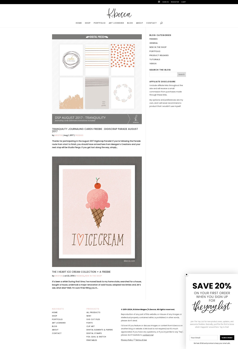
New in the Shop (93, 276)
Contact (151, 23)
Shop (88, 23)
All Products (93, 312)
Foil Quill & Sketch (96, 336)
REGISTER (175, 2)
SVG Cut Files (93, 319)
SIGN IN (166, 2)
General (153, 43)
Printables (92, 340)
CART (183, 2)
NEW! (89, 316)
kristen (59, 135)
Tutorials (154, 59)
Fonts (90, 323)
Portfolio (100, 23)
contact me (148, 335)
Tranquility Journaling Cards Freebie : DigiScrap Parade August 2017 (95, 130)
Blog (130, 23)
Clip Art (91, 326)
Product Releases (159, 55)
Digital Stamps (94, 333)
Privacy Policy (127, 340)
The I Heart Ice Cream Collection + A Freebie (81, 272)
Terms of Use (141, 340)
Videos (153, 63)
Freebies (79, 135)
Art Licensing (116, 23)
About (139, 23)
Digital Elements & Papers (100, 330)
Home (79, 23)
